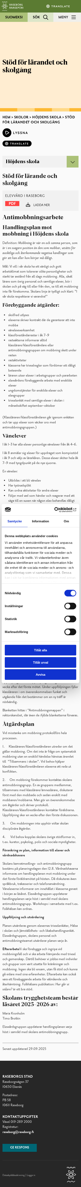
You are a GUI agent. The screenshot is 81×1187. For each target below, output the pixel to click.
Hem (6, 117)
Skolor (21, 117)
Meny (63, 17)
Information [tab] (40, 521)
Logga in (31, 1175)
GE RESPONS (19, 1147)
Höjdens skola (46, 117)
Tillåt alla (40, 650)
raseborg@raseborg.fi (18, 1132)
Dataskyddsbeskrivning (13, 1175)
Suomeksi (14, 17)
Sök (36, 17)
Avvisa (40, 674)
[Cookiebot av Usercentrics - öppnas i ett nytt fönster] (58, 509)
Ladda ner (41, 205)
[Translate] (58, 6)
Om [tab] (66, 521)
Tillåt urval (40, 662)
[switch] (70, 606)
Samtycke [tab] (14, 521)
